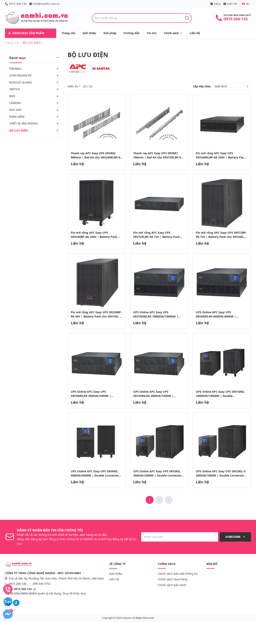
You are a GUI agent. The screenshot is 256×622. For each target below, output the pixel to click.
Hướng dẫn (132, 33)
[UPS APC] (78, 68)
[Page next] (169, 500)
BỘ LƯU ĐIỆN (18, 130)
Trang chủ (68, 33)
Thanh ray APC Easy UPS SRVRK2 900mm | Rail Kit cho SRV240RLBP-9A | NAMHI (96, 157)
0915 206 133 (18, 4)
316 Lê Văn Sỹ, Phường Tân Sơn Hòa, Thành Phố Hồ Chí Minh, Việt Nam (56, 578)
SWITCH (14, 89)
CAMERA (15, 103)
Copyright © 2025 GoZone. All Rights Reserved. (128, 618)
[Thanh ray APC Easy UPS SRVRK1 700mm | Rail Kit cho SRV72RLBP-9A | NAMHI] (159, 123)
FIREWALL (15, 68)
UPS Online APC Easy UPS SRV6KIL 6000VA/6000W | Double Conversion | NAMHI (96, 475)
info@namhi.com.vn (46, 4)
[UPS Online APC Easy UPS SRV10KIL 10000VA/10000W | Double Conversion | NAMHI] (222, 362)
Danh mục (17, 58)
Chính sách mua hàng (172, 579)
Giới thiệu (89, 33)
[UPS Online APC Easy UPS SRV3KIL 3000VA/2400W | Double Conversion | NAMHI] (159, 441)
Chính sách (171, 33)
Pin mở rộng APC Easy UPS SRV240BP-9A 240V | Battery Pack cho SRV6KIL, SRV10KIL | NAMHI (94, 237)
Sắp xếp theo (202, 86)
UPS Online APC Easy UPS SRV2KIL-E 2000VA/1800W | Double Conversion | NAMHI (221, 475)
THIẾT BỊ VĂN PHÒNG (23, 123)
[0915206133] (16, 603)
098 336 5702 (42, 583)
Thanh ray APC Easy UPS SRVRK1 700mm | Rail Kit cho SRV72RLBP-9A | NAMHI (158, 157)
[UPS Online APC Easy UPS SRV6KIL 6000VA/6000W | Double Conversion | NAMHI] (97, 441)
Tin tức (152, 33)
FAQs (217, 4)
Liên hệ (232, 4)
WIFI (12, 96)
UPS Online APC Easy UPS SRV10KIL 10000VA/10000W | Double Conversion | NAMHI (220, 396)
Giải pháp (109, 33)
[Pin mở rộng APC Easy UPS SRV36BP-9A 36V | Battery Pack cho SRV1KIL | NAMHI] (97, 282)
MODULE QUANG (20, 82)
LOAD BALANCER (20, 75)
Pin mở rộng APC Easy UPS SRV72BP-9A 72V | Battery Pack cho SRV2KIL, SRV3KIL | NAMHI (221, 237)
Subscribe (233, 537)
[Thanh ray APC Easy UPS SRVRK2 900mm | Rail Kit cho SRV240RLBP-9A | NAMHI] (97, 123)
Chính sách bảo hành (172, 585)
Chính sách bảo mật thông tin (178, 574)
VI (247, 4)
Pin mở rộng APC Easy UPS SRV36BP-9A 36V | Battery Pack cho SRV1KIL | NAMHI (96, 316)
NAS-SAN (15, 110)
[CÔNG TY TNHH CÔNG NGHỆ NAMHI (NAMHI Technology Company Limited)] (36, 18)
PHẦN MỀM (16, 117)
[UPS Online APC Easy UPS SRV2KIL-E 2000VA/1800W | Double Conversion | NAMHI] (222, 441)
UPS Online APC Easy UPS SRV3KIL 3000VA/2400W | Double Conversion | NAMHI (158, 475)
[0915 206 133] (8, 589)
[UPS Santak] (101, 68)
